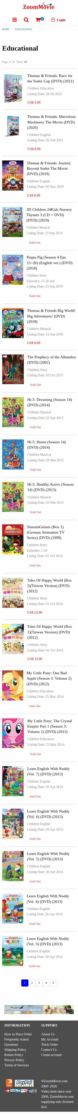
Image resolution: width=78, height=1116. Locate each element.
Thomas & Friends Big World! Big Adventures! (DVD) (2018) (51, 315)
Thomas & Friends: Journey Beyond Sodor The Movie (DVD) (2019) (49, 168)
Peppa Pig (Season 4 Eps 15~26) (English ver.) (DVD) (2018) (50, 262)
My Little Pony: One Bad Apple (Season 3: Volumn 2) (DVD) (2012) (49, 678)
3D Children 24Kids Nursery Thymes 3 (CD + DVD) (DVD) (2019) (49, 214)
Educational (23, 29)
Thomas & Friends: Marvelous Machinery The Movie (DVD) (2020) (51, 121)
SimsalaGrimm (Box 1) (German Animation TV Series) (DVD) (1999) (46, 532)
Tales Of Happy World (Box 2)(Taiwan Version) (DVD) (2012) (49, 585)
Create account (51, 1055)
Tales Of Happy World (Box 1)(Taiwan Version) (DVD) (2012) (49, 631)
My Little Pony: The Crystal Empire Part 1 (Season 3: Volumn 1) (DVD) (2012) (49, 726)
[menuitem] (14, 20)
